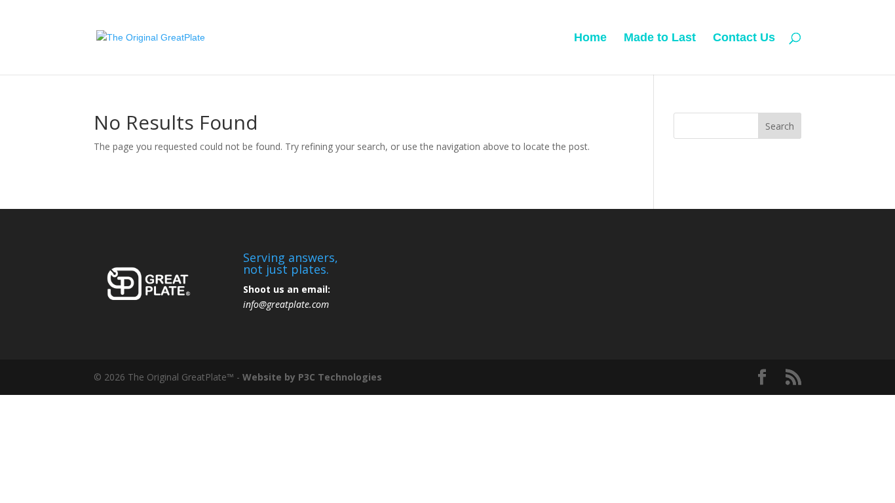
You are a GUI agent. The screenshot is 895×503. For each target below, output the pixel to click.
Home (590, 38)
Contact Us (744, 38)
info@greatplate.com (286, 304)
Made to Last (660, 38)
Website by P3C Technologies (312, 377)
